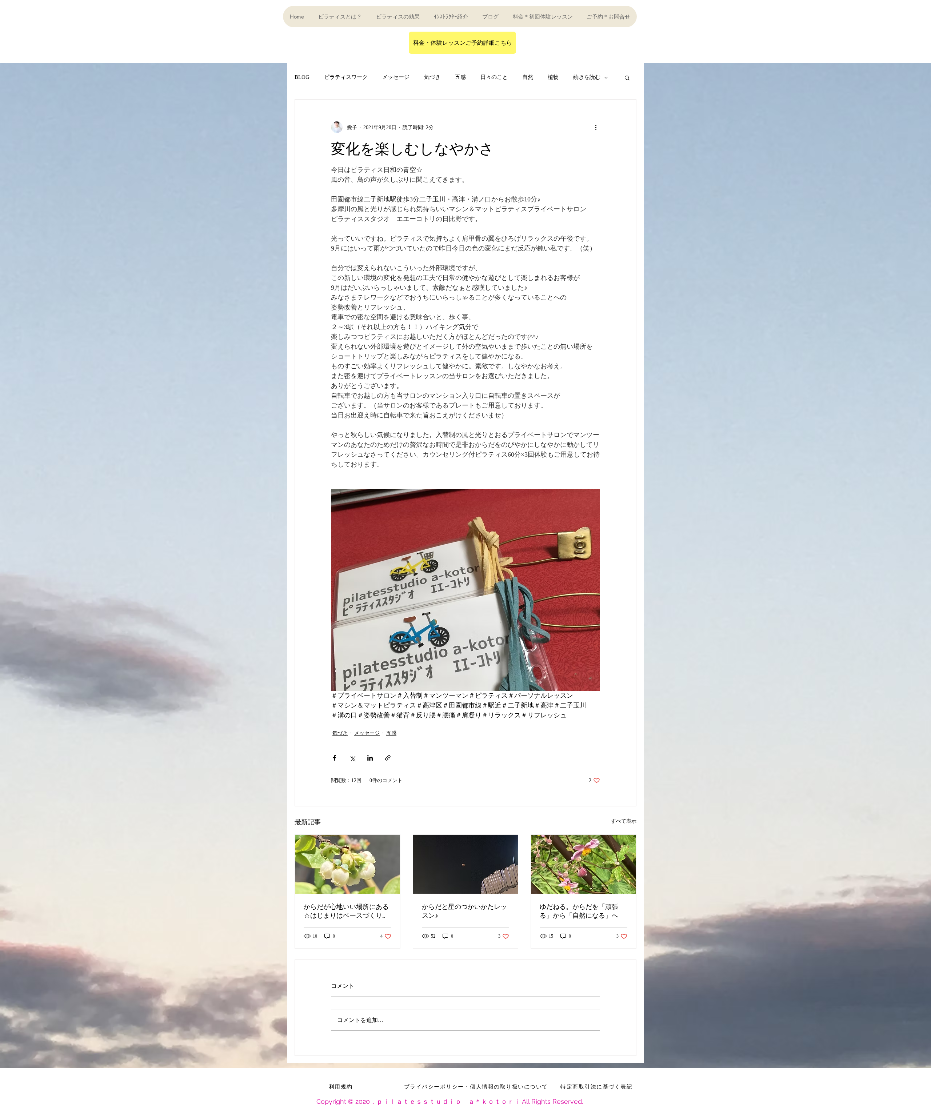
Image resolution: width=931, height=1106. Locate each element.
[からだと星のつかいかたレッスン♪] (465, 864)
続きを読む (586, 77)
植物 (553, 77)
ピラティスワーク (346, 77)
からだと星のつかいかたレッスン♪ (464, 911)
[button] (627, 77)
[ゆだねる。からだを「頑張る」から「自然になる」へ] (583, 864)
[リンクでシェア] (387, 757)
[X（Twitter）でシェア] (352, 757)
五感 (460, 77)
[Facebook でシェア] (334, 757)
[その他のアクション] (595, 127)
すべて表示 (623, 821)
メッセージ (395, 77)
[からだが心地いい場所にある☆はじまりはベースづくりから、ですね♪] (347, 864)
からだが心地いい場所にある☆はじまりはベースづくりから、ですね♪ (346, 911)
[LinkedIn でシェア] (370, 757)
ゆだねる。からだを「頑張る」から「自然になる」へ (579, 911)
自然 (527, 77)
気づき (432, 77)
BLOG (302, 77)
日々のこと (494, 77)
